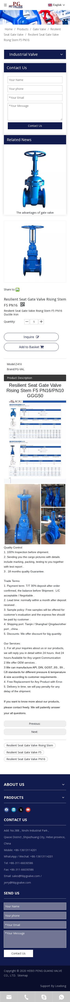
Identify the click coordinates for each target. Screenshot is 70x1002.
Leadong (60, 986)
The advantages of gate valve (35, 212)
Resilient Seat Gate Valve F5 (23, 752)
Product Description (19, 378)
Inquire (29, 337)
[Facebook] (6, 809)
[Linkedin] (13, 809)
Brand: (11, 369)
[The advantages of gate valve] (35, 178)
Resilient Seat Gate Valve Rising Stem (29, 745)
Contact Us (35, 126)
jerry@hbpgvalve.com (17, 882)
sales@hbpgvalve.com (26, 876)
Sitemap (23, 975)
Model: (11, 364)
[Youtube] (28, 809)
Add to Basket (29, 347)
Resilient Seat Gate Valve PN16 (25, 759)
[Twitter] (20, 809)
